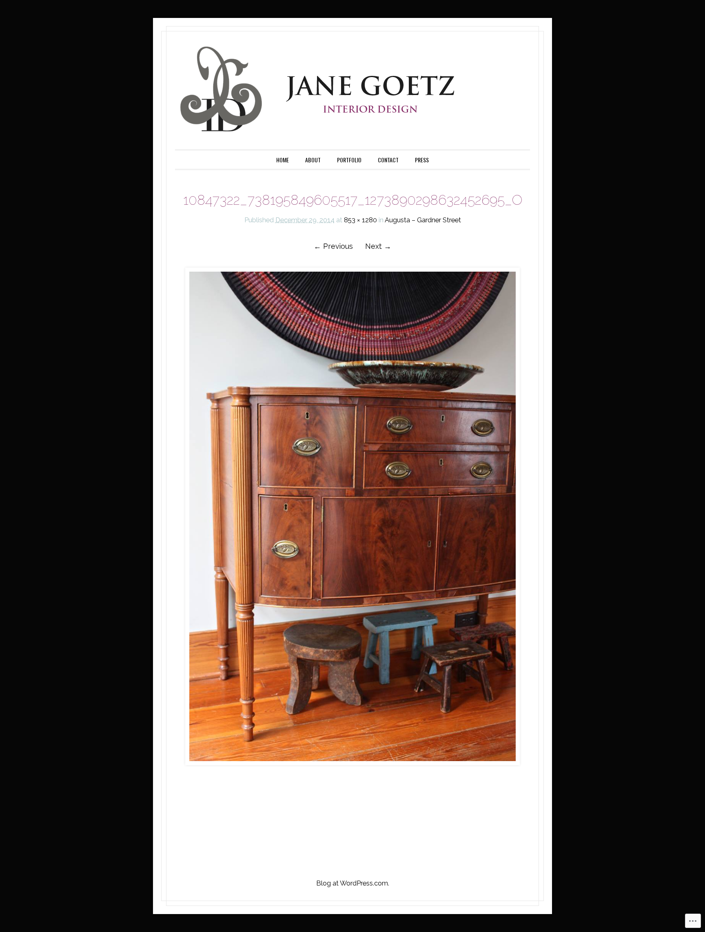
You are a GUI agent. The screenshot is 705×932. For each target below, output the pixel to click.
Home (282, 159)
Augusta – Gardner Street (423, 220)
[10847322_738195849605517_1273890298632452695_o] (352, 516)
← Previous (333, 246)
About (313, 159)
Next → (378, 246)
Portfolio (349, 159)
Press (422, 159)
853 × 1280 (360, 220)
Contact (388, 159)
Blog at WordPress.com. (352, 883)
